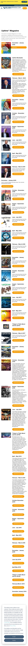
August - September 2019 (18, 127)
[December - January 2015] (6, 552)
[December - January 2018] (6, 262)
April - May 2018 (16, 230)
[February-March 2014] (6, 585)
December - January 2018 (18, 258)
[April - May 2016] (6, 458)
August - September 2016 (18, 387)
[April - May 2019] (6, 158)
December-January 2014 (19, 591)
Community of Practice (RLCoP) (20, 5)
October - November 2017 (18, 271)
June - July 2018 (16, 217)
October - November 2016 (18, 360)
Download (14, 47)
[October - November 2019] (6, 118)
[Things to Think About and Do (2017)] (6, 327)
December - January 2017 (18, 347)
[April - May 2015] (6, 537)
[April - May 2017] (6, 315)
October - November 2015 (18, 510)
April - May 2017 (16, 310)
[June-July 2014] (6, 561)
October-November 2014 (18, 501)
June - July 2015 (16, 527)
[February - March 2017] (6, 338)
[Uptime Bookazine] (6, 62)
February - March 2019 (18, 167)
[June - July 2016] (6, 414)
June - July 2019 (16, 140)
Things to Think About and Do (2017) (18, 324)
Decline (14, 640)
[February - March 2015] (6, 544)
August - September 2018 (18, 204)
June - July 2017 (16, 297)
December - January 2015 (18, 551)
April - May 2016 (16, 456)
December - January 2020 (18, 100)
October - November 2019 (18, 113)
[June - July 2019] (6, 145)
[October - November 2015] (6, 511)
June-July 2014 (16, 559)
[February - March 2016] (6, 479)
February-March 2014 (18, 584)
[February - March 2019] (6, 171)
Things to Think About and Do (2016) (18, 434)
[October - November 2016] (6, 365)
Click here (24, 1)
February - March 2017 (18, 333)
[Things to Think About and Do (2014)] (6, 576)
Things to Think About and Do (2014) (18, 575)
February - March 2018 (18, 244)
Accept (14, 636)
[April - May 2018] (6, 235)
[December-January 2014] (6, 593)
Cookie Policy (7, 622)
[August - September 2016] (6, 391)
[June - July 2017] (6, 302)
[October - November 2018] (6, 195)
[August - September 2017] (6, 289)
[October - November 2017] (6, 275)
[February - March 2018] (6, 249)
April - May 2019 (16, 153)
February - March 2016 (18, 477)
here (18, 92)
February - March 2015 (18, 543)
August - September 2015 (18, 519)
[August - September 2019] (6, 131)
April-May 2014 (16, 567)
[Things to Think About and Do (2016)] (6, 435)
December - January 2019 (8, 180)
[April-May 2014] (6, 568)
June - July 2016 (16, 409)
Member (25, 8)
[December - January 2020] (6, 104)
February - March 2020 (19, 78)
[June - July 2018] (6, 222)
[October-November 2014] (6, 502)
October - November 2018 (18, 191)
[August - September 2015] (6, 520)
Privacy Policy (12, 625)
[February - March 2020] (6, 83)
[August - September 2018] (6, 208)
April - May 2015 (16, 535)
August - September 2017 (18, 284)
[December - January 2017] (6, 351)
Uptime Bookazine (17, 58)
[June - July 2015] (6, 529)
